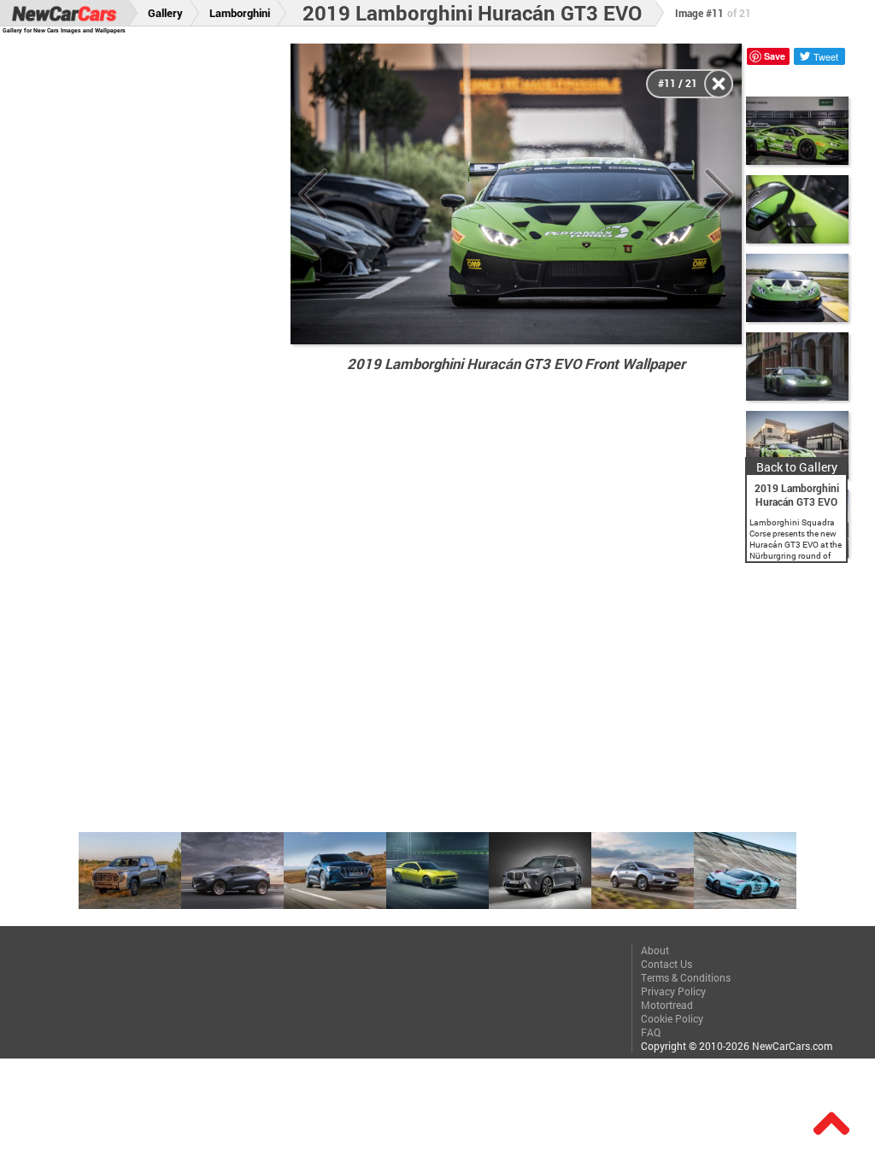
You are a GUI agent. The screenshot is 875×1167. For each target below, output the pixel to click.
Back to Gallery (796, 467)
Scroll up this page (831, 1123)
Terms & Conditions (686, 977)
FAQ (651, 1032)
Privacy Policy (673, 991)
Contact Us (666, 964)
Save (774, 56)
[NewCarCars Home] (64, 13)
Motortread (667, 1005)
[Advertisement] (154, 300)
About (655, 950)
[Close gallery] (718, 83)
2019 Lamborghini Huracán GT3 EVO (472, 13)
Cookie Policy (672, 1018)
